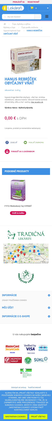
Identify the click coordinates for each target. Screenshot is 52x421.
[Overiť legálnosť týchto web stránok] (26, 373)
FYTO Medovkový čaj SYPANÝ (18, 206)
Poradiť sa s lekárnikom (23, 151)
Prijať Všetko (38, 417)
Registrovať (33, 2)
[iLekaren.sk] (13, 8)
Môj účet (7, 307)
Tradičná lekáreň (34, 387)
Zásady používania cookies (14, 300)
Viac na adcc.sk (37, 102)
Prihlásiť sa (19, 2)
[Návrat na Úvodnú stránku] (4, 24)
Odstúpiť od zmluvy (18, 387)
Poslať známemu (36, 142)
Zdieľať (13, 142)
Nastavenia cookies (15, 417)
